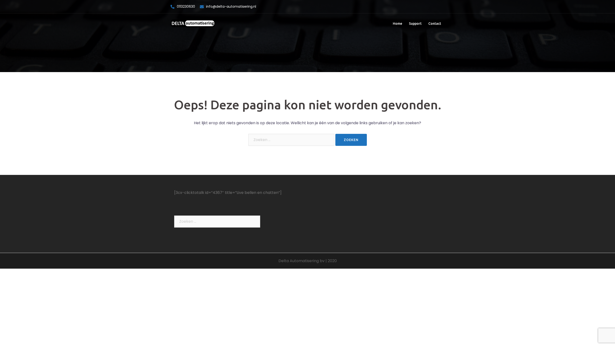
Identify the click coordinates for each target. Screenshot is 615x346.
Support (415, 23)
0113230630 (186, 6)
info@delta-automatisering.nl (231, 6)
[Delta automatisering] (193, 23)
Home (397, 23)
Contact (434, 23)
